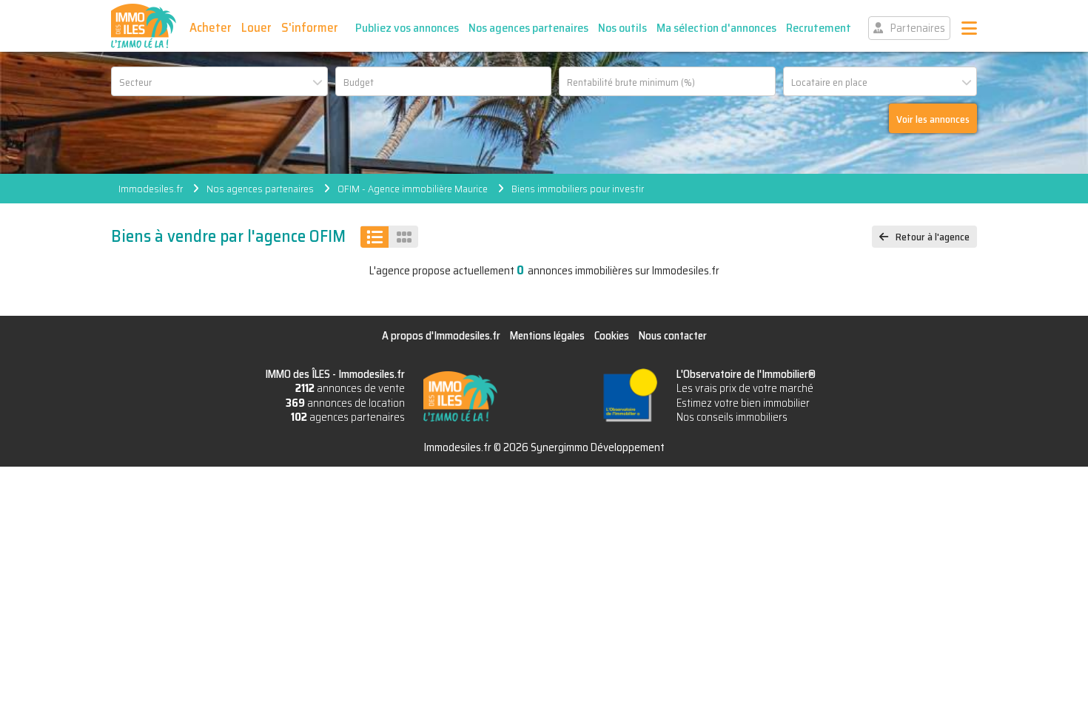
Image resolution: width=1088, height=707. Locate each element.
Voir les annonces (933, 119)
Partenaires (917, 28)
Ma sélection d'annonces (716, 27)
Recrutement (818, 27)
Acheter (210, 27)
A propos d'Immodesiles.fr (441, 336)
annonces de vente (350, 388)
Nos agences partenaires (528, 27)
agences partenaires (348, 417)
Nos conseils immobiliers (732, 417)
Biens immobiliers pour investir (577, 188)
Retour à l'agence (933, 237)
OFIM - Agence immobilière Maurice (413, 188)
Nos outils (622, 27)
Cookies (611, 336)
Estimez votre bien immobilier (743, 403)
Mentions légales (547, 336)
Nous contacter (673, 336)
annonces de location (345, 403)
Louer (256, 27)
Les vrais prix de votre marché (744, 388)
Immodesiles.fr (150, 188)
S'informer (309, 27)
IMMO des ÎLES (143, 26)
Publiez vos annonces (407, 27)
